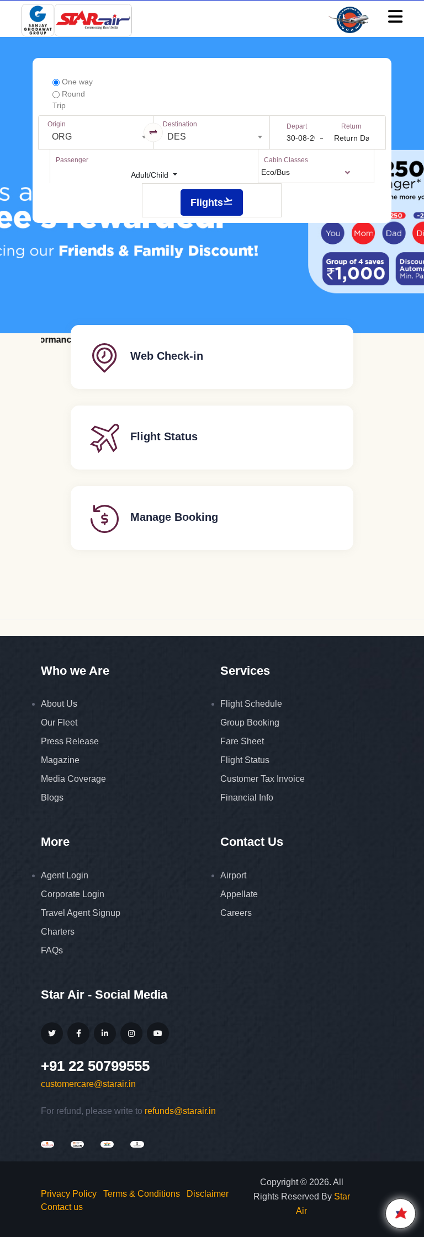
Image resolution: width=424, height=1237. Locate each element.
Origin (56, 124)
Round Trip (68, 99)
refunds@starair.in (180, 1111)
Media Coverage (73, 778)
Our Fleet (59, 722)
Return (351, 126)
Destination (180, 124)
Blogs (52, 797)
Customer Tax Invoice (262, 778)
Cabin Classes (286, 160)
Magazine (60, 760)
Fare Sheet (242, 741)
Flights (206, 202)
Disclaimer (208, 1193)
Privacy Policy (69, 1193)
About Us (59, 703)
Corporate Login (72, 894)
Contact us (62, 1207)
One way (76, 81)
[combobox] (96, 137)
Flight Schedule (251, 703)
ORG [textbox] (62, 136)
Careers (236, 913)
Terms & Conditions (141, 1193)
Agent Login (64, 875)
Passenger (72, 160)
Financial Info (246, 797)
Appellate (239, 894)
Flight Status (244, 760)
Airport (233, 875)
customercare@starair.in (88, 1084)
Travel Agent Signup (80, 913)
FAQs (52, 950)
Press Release (70, 741)
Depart (297, 126)
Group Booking (249, 722)
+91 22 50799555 (95, 1066)
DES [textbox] (176, 136)
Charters (58, 931)
